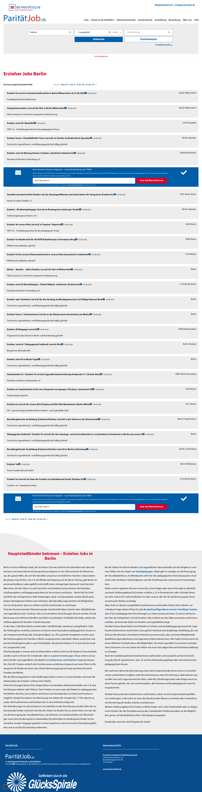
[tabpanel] (101, 294)
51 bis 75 (72, 85)
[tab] (101, 57)
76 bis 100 (80, 85)
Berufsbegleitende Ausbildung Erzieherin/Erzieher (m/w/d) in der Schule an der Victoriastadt (52, 419)
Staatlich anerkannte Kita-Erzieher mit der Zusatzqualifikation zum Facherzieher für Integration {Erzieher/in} (60, 195)
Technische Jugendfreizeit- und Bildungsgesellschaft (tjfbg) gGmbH (37, 145)
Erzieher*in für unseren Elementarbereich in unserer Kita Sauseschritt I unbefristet (47, 255)
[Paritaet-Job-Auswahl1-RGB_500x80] (25, 16)
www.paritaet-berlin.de (112, 769)
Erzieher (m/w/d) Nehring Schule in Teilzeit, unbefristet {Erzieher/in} (40, 153)
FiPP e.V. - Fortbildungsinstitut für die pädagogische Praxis (33, 130)
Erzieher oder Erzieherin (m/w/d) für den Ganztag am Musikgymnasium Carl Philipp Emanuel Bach (55, 300)
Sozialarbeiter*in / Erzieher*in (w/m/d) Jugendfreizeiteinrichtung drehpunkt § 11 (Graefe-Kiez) (53, 375)
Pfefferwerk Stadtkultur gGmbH (21, 246)
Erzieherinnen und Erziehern (63, 660)
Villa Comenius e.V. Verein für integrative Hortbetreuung (32, 115)
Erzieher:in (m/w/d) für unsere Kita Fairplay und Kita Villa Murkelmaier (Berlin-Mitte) (48, 404)
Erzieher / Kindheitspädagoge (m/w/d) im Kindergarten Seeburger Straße (43, 210)
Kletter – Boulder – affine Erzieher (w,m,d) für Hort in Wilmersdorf (39, 270)
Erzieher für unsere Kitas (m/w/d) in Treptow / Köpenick (34, 225)
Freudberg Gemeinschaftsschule (21, 100)
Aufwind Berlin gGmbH (17, 396)
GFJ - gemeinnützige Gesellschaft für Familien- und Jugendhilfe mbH (38, 411)
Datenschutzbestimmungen (75, 185)
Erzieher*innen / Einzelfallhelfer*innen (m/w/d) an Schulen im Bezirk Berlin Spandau (48, 138)
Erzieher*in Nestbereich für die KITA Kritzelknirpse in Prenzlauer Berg (41, 240)
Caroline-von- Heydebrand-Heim (22, 486)
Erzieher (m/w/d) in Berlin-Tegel (22, 360)
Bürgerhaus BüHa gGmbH (18, 351)
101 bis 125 (90, 85)
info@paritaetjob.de (185, 5)
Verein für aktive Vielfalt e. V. (19, 201)
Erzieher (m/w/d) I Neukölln (20, 123)
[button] (5, 787)
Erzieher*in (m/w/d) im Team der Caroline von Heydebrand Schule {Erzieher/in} (45, 479)
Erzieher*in (12, 464)
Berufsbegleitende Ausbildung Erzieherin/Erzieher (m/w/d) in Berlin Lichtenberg (46, 449)
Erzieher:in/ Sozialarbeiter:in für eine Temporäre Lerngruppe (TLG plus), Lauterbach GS (49, 390)
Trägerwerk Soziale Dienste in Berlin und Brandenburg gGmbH (35, 336)
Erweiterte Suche (163, 45)
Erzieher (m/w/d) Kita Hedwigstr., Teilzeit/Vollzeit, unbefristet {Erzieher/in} (43, 285)
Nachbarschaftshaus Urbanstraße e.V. (24, 381)
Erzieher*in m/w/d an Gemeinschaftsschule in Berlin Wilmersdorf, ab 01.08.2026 (46, 93)
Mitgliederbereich (164, 5)
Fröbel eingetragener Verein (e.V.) (22, 216)
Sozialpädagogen (144, 572)
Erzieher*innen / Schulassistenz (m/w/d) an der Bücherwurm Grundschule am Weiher (48, 315)
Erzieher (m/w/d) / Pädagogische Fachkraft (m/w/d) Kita (34, 345)
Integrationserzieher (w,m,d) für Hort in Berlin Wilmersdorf (35, 108)
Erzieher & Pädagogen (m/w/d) (22, 330)
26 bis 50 (64, 85)
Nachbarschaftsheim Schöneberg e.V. (23, 159)
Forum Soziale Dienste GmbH (20, 471)
